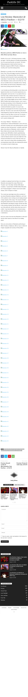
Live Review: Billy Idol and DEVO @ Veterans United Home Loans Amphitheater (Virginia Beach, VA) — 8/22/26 (14, 497)
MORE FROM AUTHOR (19, 484)
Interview (3, 600)
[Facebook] (2, 26)
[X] (5, 26)
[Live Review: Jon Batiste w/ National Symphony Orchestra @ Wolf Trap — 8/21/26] (23, 490)
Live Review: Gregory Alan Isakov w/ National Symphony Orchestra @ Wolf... (18, 558)
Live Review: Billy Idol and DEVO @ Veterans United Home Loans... (18, 566)
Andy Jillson (4, 22)
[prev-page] (13, 502)
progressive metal (12, 450)
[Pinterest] (9, 26)
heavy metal (16, 449)
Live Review (6, 11)
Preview (2, 588)
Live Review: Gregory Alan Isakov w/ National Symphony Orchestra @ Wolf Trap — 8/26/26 (5, 496)
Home (2, 11)
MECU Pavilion (4, 450)
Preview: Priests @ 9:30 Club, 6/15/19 (22, 463)
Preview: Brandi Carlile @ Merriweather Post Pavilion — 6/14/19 (6, 465)
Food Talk (3, 597)
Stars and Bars (4, 595)
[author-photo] (14, 475)
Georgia (10, 449)
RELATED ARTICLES (8, 484)
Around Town (4, 590)
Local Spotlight (4, 593)
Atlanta (6, 449)
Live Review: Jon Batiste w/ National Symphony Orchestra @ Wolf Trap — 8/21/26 (23, 496)
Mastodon (22, 449)
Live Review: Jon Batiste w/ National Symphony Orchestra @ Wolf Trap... (18, 574)
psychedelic (19, 450)
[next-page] (15, 502)
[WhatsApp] (13, 26)
